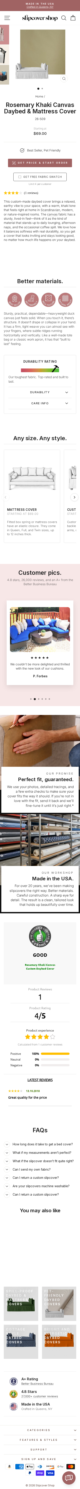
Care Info (40, 403)
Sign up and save (39, 1459)
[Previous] (6, 497)
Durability (40, 392)
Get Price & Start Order (43, 162)
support (38, 1449)
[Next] (74, 497)
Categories (38, 1430)
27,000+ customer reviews (39, 1396)
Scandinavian (50, 210)
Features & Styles (39, 1439)
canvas (52, 214)
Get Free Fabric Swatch (42, 176)
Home (39, 96)
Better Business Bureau (37, 1383)
